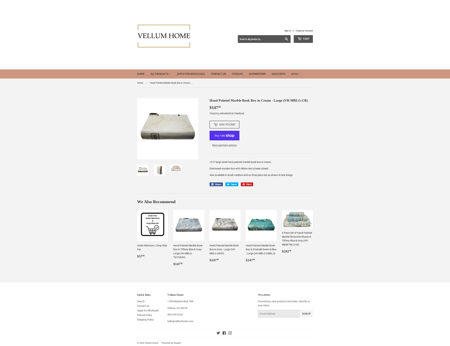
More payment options (224, 145)
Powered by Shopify (171, 343)
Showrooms (257, 73)
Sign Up (306, 313)
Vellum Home (151, 343)
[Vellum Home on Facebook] (224, 333)
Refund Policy (144, 315)
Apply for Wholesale (191, 73)
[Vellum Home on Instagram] (230, 333)
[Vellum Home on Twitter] (218, 333)
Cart (306, 38)
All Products (159, 73)
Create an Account (304, 31)
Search (141, 301)
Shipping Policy (145, 319)
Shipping (214, 113)
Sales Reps (278, 73)
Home (141, 73)
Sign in (287, 31)
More (294, 74)
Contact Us (218, 73)
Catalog (237, 73)
